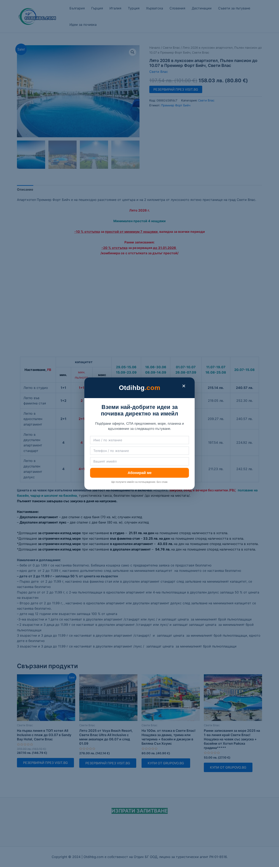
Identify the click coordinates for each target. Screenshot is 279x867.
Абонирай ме (140, 473)
